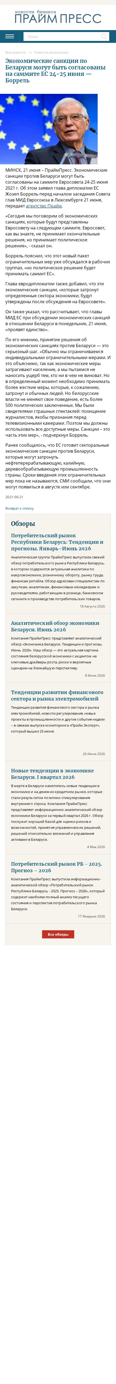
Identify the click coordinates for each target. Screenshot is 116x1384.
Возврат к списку (19, 508)
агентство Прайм (44, 206)
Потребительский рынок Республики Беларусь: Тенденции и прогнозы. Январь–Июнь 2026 (57, 542)
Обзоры (23, 524)
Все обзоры (58, 934)
